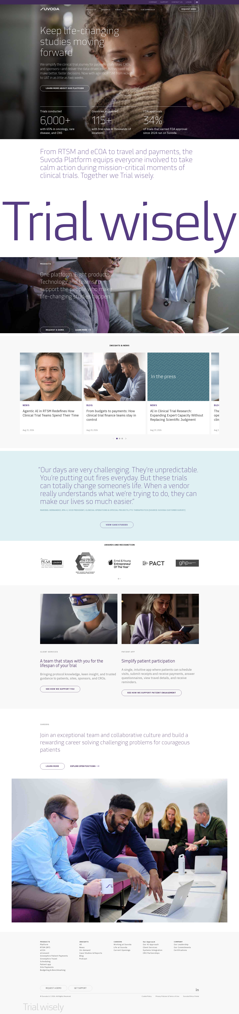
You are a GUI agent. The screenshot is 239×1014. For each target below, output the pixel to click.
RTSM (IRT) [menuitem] (45, 947)
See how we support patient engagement (151, 692)
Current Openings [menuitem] (122, 950)
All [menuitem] (80, 944)
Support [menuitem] (164, 2)
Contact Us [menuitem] (177, 2)
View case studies (117, 525)
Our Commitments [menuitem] (182, 947)
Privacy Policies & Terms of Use (167, 996)
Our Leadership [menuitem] (181, 944)
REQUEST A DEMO (53, 988)
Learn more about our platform (65, 88)
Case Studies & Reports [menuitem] (90, 953)
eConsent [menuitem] (44, 953)
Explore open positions (83, 766)
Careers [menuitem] (131, 10)
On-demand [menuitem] (84, 950)
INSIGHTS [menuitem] (84, 942)
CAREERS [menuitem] (118, 942)
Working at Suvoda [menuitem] (122, 944)
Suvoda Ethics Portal (191, 996)
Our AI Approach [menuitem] (151, 944)
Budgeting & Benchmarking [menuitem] (52, 970)
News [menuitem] (82, 947)
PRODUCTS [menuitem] (45, 942)
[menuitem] (197, 2)
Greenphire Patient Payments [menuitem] (54, 956)
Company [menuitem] (153, 2)
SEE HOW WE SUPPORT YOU (60, 689)
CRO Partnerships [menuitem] (151, 953)
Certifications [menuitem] (180, 950)
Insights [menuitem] (105, 10)
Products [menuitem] (91, 10)
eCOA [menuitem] (42, 950)
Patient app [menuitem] (45, 964)
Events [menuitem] (118, 10)
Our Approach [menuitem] (148, 10)
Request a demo (55, 330)
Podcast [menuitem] (83, 959)
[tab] (118, 578)
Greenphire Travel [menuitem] (48, 959)
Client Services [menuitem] (150, 947)
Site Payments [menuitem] (47, 967)
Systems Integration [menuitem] (152, 950)
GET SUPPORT (80, 988)
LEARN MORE (81, 330)
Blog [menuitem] (81, 956)
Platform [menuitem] (44, 944)
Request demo (188, 9)
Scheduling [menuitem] (45, 961)
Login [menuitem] (189, 2)
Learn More (52, 766)
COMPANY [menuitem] (178, 942)
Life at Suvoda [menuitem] (120, 947)
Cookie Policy (147, 996)
